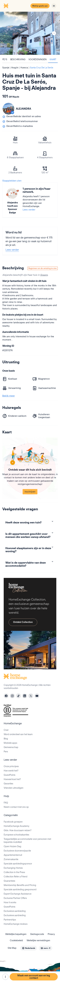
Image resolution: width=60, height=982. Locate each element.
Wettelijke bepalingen (15, 934)
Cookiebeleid (16, 940)
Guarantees (9, 881)
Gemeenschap (11, 747)
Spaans (44, 275)
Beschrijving (17, 59)
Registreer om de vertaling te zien (42, 268)
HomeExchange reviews (16, 924)
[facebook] (6, 695)
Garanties (8, 783)
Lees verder (29, 209)
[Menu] (53, 5)
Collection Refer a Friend (15, 876)
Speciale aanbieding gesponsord (20, 889)
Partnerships (10, 919)
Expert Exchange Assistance (17, 894)
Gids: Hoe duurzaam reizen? (17, 830)
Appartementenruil (13, 855)
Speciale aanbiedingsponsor (18, 863)
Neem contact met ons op (16, 807)
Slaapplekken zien (11, 180)
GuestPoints (9, 775)
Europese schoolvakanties (16, 834)
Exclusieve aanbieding (15, 911)
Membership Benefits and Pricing (20, 885)
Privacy (51, 934)
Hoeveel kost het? (12, 779)
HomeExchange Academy (16, 826)
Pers (6, 751)
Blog (6, 738)
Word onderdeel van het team (18, 734)
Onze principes (11, 766)
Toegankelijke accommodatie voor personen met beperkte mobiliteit (27, 840)
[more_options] (5, 977)
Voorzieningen (37, 59)
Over (6, 730)
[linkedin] (24, 695)
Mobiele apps (10, 743)
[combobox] (28, 948)
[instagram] (12, 695)
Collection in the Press (14, 872)
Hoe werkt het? (11, 770)
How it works (10, 902)
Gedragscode (37, 934)
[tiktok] (18, 695)
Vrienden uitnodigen (13, 788)
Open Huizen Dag (12, 846)
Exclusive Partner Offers (15, 898)
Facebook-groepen (13, 822)
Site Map (12, 948)
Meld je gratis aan (40, 6)
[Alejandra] (8, 109)
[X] (30, 695)
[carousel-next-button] (54, 33)
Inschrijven (30, 491)
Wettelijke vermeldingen (38, 940)
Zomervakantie (11, 859)
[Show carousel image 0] (30, 33)
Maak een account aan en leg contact (33, 976)
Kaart (53, 59)
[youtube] (36, 695)
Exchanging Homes (13, 868)
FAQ (6, 802)
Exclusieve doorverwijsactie (17, 850)
